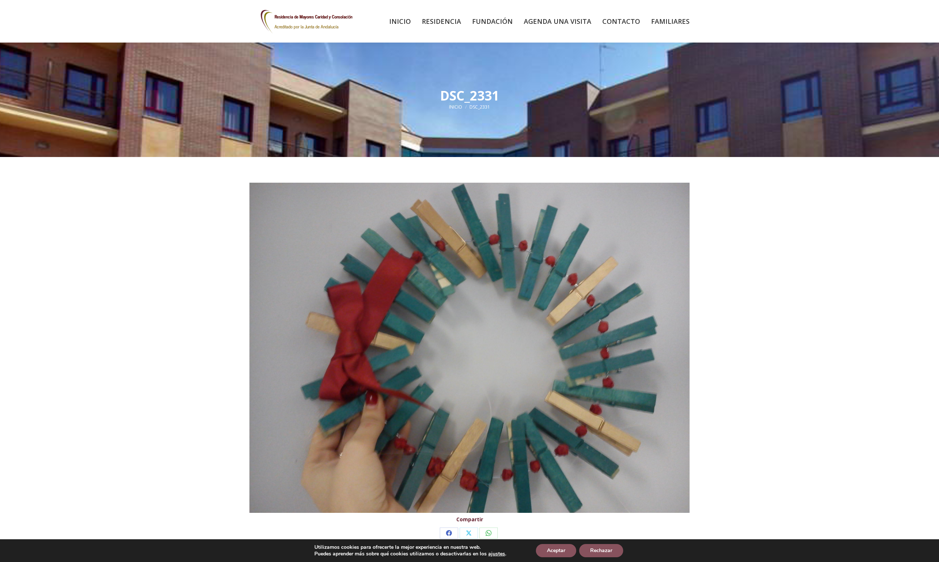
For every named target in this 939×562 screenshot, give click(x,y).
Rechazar (601, 550)
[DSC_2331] (469, 348)
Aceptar (556, 550)
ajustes (496, 554)
